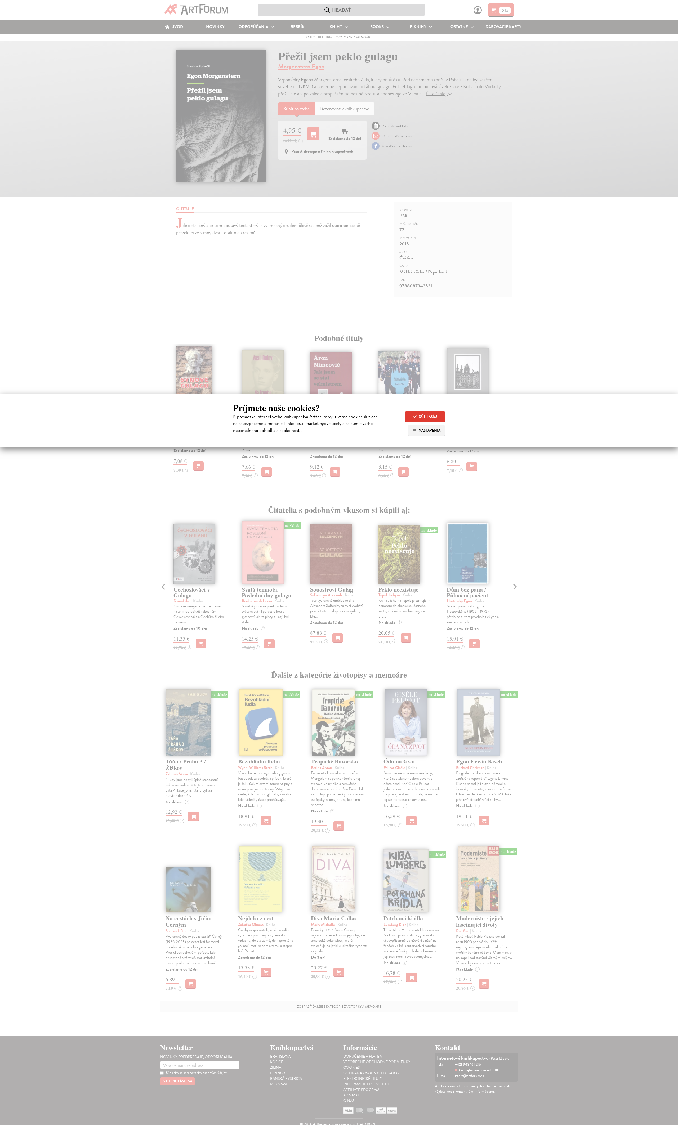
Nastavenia (429, 430)
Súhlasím (427, 416)
